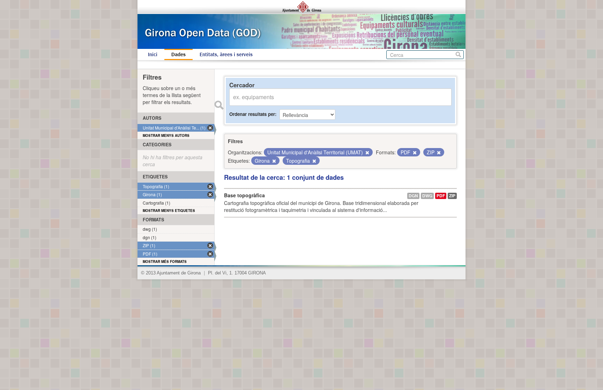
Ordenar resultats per (252, 114)
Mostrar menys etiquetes (169, 210)
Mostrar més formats (165, 261)
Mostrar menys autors (166, 135)
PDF (441, 196)
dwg (427, 196)
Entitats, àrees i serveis (226, 54)
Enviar (219, 105)
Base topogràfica (244, 195)
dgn (413, 196)
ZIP (452, 196)
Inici (152, 54)
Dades (178, 54)
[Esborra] (366, 152)
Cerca (458, 55)
